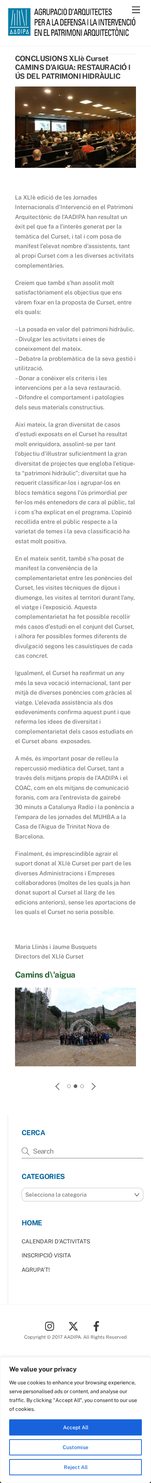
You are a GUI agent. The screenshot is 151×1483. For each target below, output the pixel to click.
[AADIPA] (74, 33)
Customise (75, 1447)
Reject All (76, 1467)
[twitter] (75, 1326)
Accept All (75, 1427)
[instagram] (51, 1326)
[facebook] (98, 1326)
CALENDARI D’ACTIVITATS (56, 1241)
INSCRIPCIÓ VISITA (46, 1255)
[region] (75, 1420)
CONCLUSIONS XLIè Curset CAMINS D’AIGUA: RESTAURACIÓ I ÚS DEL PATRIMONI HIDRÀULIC (72, 67)
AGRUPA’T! (36, 1270)
